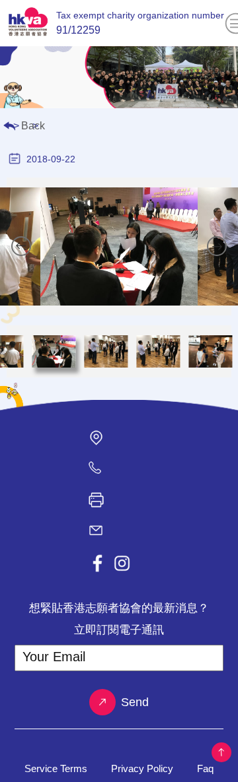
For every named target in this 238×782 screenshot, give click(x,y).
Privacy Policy (142, 768)
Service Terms (55, 768)
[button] (21, 246)
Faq (205, 768)
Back (33, 125)
